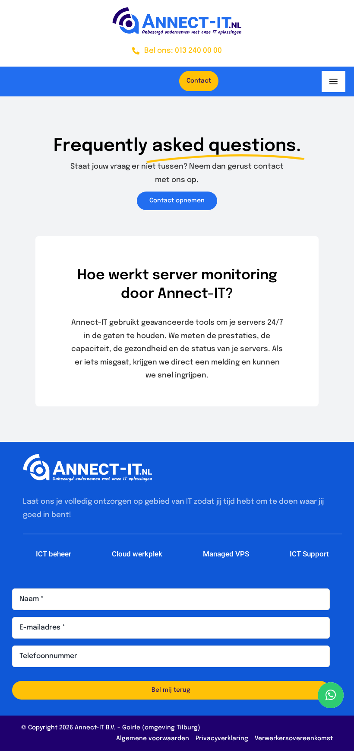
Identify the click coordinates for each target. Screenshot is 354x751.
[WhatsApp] (331, 695)
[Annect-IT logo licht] (87, 457)
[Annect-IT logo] (177, 11)
